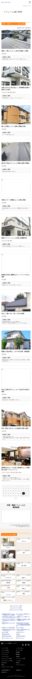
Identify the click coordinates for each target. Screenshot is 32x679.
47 (3, 495)
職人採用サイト (4, 672)
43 (21, 493)
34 (26, 490)
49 (8, 495)
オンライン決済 (19, 650)
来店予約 (18, 662)
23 (26, 488)
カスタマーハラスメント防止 (7, 666)
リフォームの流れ (5, 650)
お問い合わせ (4, 662)
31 (18, 490)
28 (10, 490)
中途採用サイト (19, 670)
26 (5, 490)
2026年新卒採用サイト (6, 670)
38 (8, 493)
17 (10, 488)
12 (26, 486)
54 (21, 495)
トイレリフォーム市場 (20, 658)
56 (26, 495)
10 (21, 486)
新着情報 (18, 654)
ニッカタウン (18, 660)
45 (26, 493)
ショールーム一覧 (5, 652)
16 (8, 488)
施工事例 (18, 652)
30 (15, 490)
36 (3, 493)
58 (15, 498)
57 (28, 495)
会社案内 (18, 656)
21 (21, 488)
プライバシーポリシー (20, 664)
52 (15, 495)
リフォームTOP (4, 648)
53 (18, 495)
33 (23, 490)
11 (23, 486)
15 (5, 488)
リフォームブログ (5, 656)
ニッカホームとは (19, 648)
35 (28, 490)
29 (13, 490)
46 (28, 493)
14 (3, 488)
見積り (2, 664)
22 (23, 488)
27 (8, 490)
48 (5, 495)
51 (13, 495)
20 (18, 488)
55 (23, 495)
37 (5, 493)
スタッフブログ (4, 654)
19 (15, 488)
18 (13, 488)
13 (28, 486)
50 (10, 495)
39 (10, 493)
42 (18, 493)
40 (13, 493)
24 (28, 488)
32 (21, 490)
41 (15, 493)
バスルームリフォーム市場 (6, 660)
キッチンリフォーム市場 (6, 658)
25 (3, 490)
